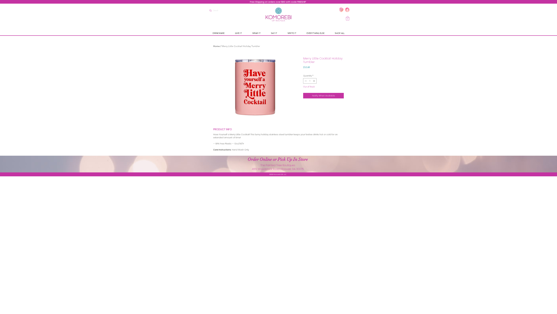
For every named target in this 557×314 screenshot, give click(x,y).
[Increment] (314, 80)
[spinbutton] (309, 80)
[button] (347, 18)
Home (216, 46)
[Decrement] (305, 80)
